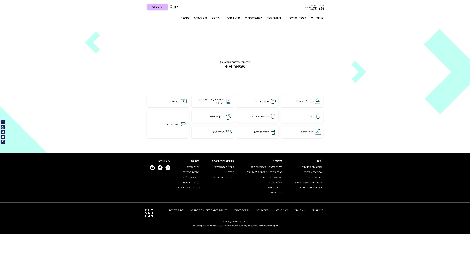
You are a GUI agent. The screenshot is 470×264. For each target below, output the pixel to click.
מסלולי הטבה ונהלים (224, 167)
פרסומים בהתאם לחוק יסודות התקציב (209, 210)
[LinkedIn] (2, 122)
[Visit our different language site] (177, 7)
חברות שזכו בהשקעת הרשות (309, 182)
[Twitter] (2, 136)
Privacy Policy (247, 226)
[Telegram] (2, 132)
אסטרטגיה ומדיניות (313, 172)
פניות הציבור (262, 210)
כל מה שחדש (200, 17)
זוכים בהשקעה (255, 17)
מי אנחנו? (318, 17)
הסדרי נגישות (275, 192)
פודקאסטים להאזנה (190, 177)
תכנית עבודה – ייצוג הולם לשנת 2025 (264, 172)
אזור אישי (157, 7)
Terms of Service (265, 226)
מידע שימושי (233, 17)
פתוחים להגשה (274, 17)
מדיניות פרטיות (242, 210)
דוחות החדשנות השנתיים (311, 187)
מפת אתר (300, 210)
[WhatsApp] (2, 141)
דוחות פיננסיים (176, 210)
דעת (235, 221)
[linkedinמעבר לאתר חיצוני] (167, 168)
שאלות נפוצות (275, 182)
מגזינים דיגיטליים (191, 172)
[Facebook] (2, 127)
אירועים (215, 17)
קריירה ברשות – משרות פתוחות (266, 167)
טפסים (231, 172)
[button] (171, 7)
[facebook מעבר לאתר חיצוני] (160, 168)
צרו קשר (185, 17)
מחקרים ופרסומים (314, 177)
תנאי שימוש (317, 210)
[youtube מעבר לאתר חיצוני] (152, 168)
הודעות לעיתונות (191, 182)
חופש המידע (282, 210)
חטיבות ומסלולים (297, 17)
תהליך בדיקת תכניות (224, 177)
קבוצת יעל (227, 221)
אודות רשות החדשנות (312, 167)
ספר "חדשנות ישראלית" (188, 187)
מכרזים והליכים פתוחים (270, 177)
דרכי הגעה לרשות (274, 187)
